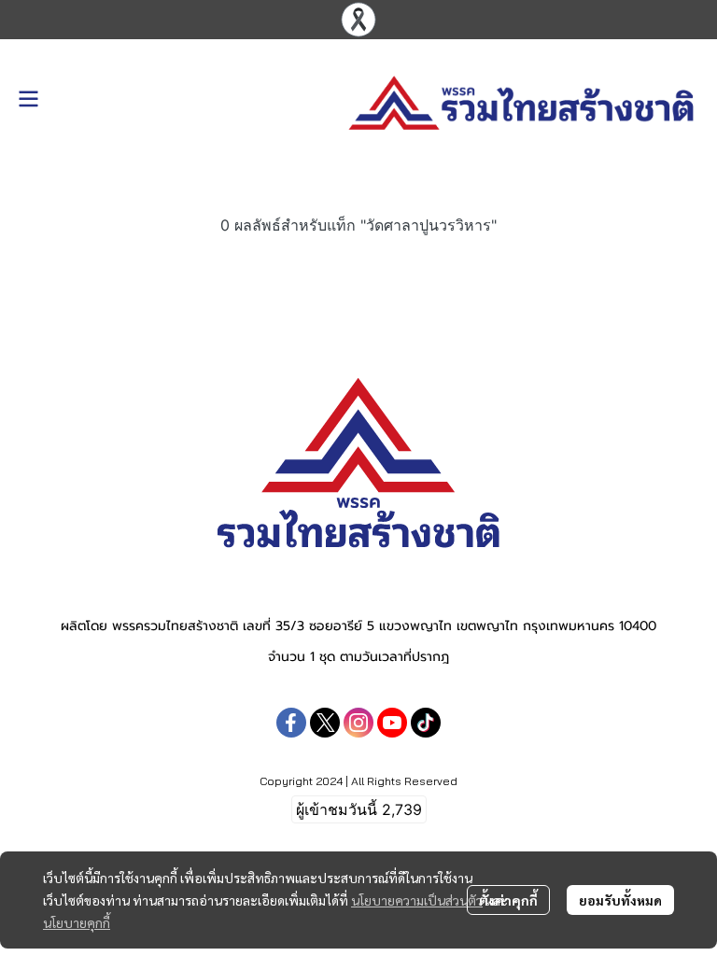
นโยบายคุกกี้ (76, 922)
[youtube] (392, 723)
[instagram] (358, 723)
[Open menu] (28, 99)
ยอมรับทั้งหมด (620, 900)
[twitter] (325, 723)
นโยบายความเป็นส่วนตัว (417, 900)
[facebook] (291, 723)
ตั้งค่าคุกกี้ (508, 900)
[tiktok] (426, 723)
